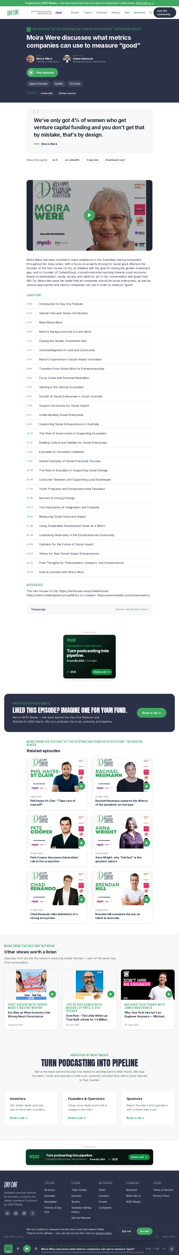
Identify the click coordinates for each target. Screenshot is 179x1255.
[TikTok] (32, 1213)
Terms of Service (163, 1189)
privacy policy (104, 1233)
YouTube (75, 83)
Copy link (92, 159)
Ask (127, 12)
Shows (75, 12)
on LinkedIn (72, 159)
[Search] (150, 12)
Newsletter (50, 1201)
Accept (144, 1231)
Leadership (47, 93)
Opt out (126, 1231)
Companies (105, 1207)
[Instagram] (24, 1213)
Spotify (59, 83)
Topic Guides (79, 1189)
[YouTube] (7, 1213)
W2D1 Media (133, 1201)
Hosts (102, 1189)
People (103, 1201)
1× (164, 1248)
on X (55, 159)
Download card (115, 159)
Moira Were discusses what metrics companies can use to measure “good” (88, 1248)
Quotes (75, 1201)
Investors (104, 1195)
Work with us (133, 1195)
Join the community (163, 12)
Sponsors (139, 12)
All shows (49, 1189)
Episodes (49, 1195)
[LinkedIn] (16, 1213)
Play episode (42, 72)
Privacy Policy (161, 1195)
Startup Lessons (67, 93)
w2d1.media (169, 1236)
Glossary (101, 12)
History (116, 12)
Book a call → (151, 713)
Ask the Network (81, 1217)
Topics (88, 12)
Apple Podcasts (38, 83)
